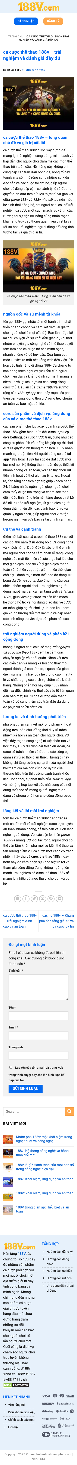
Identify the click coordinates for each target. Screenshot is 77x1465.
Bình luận (16, 970)
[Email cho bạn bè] (42, 898)
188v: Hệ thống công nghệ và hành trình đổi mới (42, 1153)
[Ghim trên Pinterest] (51, 898)
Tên (12, 1007)
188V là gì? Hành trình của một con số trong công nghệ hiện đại (45, 1167)
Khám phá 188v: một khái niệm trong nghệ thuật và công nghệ (44, 1139)
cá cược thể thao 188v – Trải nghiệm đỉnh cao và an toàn (20, 920)
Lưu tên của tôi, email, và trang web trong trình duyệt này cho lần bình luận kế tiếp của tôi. (36, 1074)
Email (13, 1027)
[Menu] (5, 7)
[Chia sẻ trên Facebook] (26, 898)
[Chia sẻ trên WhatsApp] (17, 898)
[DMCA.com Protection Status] (16, 1385)
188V (22, 1254)
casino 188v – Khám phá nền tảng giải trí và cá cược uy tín (56, 920)
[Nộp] (69, 1111)
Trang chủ (15, 36)
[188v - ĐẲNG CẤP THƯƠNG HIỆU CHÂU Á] (38, 6)
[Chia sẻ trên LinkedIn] (59, 898)
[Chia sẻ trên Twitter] (34, 898)
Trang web (16, 1047)
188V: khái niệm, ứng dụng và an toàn (44, 1193)
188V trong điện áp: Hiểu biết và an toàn (42, 1209)
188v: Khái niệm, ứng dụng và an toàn (44, 1179)
